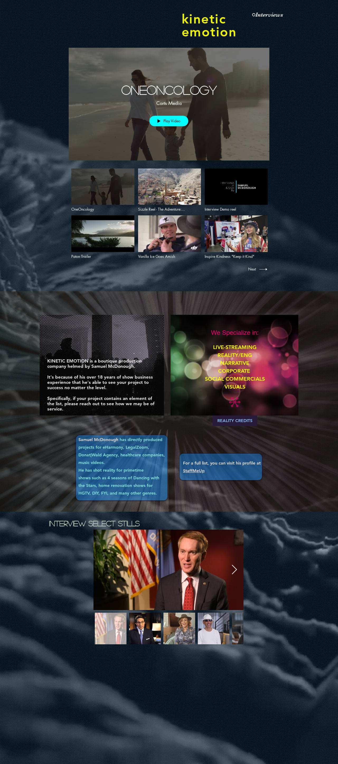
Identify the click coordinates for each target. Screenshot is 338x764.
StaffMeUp (194, 470)
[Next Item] (234, 570)
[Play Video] (103, 190)
